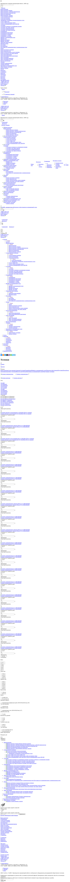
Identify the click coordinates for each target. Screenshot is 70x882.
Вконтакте (5, 101)
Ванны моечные (12, 245)
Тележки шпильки (5, 832)
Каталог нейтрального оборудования (9, 815)
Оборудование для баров (14, 332)
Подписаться (22, 814)
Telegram (5, 102)
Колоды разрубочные (22, 371)
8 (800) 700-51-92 (5, 81)
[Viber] (9, 355)
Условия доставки (5, 846)
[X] (7, 355)
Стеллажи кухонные (5, 821)
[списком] (2, 406)
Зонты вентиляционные (14, 313)
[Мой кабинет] (1, 218)
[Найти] (2, 6)
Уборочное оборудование (15, 293)
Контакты (8, 347)
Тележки (11, 325)
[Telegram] (15, 355)
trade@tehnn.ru (5, 96)
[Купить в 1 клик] (1, 411)
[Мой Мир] (5, 355)
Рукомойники (12, 277)
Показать (3, 738)
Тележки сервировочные (6, 831)
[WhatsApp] (11, 355)
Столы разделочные (5, 820)
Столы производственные (15, 255)
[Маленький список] (1, 407)
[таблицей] (3, 406)
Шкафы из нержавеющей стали (16, 286)
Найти (2, 880)
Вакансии (3, 838)
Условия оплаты (4, 844)
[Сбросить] (1, 737)
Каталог (8, 241)
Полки (10, 304)
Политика (3, 849)
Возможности (4, 851)
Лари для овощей (13, 318)
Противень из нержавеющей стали (35, 371)
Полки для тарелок (5, 826)
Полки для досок (4, 825)
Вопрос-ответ (4, 856)
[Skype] (13, 355)
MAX (4, 103)
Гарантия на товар (5, 847)
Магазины (3, 843)
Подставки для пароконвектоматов (9, 824)
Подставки (11, 298)
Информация (4, 841)
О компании (3, 835)
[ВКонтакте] (1, 355)
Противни (3, 833)
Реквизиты (3, 840)
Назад (8, 240)
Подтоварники (4, 822)
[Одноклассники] (3, 355)
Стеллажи (11, 268)
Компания (8, 338)
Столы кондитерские (16, 260)
